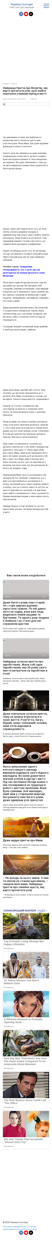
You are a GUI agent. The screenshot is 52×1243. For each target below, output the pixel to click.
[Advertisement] (26, 47)
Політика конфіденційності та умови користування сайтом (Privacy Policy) (20, 1227)
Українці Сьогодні (22, 4)
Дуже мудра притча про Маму (23, 840)
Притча (33, 99)
